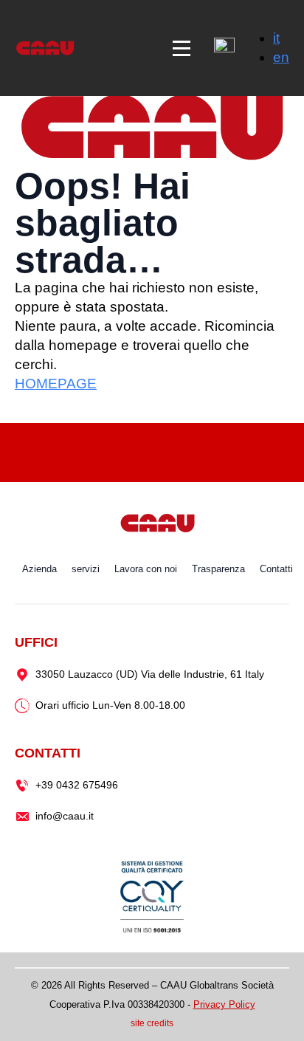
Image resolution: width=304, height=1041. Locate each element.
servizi (86, 568)
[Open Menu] (181, 48)
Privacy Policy (224, 1004)
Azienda (39, 568)
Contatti (276, 568)
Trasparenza (218, 568)
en (281, 57)
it (276, 38)
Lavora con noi (145, 568)
